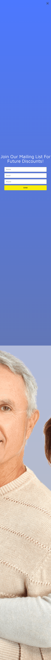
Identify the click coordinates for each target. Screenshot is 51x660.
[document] (25, 330)
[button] (48, 3)
